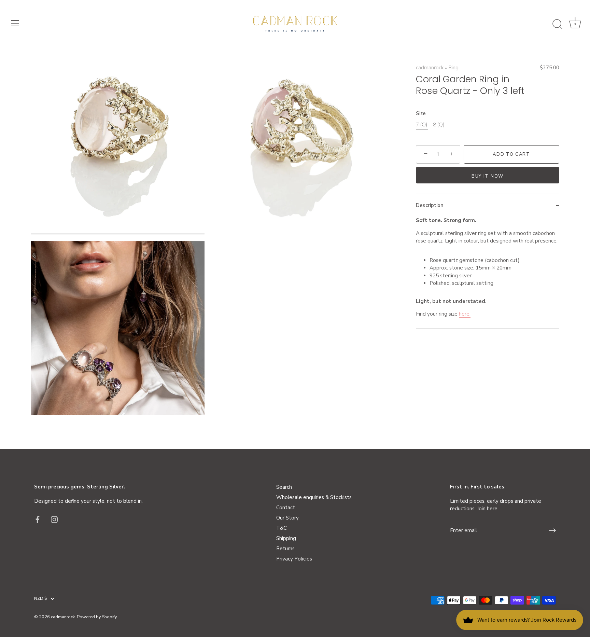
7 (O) (421, 125)
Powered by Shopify (97, 617)
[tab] (487, 272)
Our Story (287, 517)
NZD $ (40, 598)
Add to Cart (511, 154)
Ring (453, 67)
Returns (285, 548)
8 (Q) (438, 125)
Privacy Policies (294, 558)
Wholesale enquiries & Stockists (314, 497)
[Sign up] (552, 530)
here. (464, 314)
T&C (281, 528)
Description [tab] (430, 205)
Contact (285, 507)
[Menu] (15, 23)
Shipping (286, 538)
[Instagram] (54, 518)
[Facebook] (37, 518)
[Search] (557, 24)
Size (421, 113)
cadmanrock (430, 67)
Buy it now (488, 176)
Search (284, 487)
